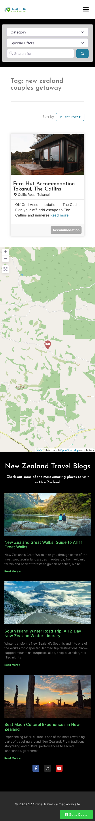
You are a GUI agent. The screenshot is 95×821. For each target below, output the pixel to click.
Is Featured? (69, 117)
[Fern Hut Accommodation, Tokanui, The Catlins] (47, 344)
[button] (86, 9)
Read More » (12, 571)
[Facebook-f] (35, 768)
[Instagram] (47, 768)
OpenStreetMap (69, 450)
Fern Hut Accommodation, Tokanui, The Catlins (44, 186)
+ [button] (5, 251)
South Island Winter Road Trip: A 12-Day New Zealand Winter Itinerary (42, 633)
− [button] (5, 258)
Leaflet (40, 450)
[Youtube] (59, 768)
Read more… (60, 215)
